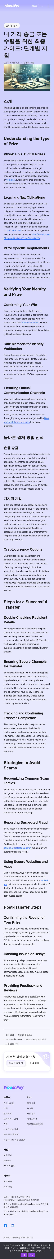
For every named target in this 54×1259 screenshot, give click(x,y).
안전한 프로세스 (25, 1034)
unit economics (14, 230)
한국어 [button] (35, 6)
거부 (32, 1255)
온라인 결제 (12, 25)
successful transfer (14, 1039)
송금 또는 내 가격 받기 (36, 1039)
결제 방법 (10, 1034)
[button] (16, 1063)
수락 (24, 1255)
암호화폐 (10, 179)
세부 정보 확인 (12, 1043)
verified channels (30, 322)
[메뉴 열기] (48, 6)
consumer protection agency (17, 847)
